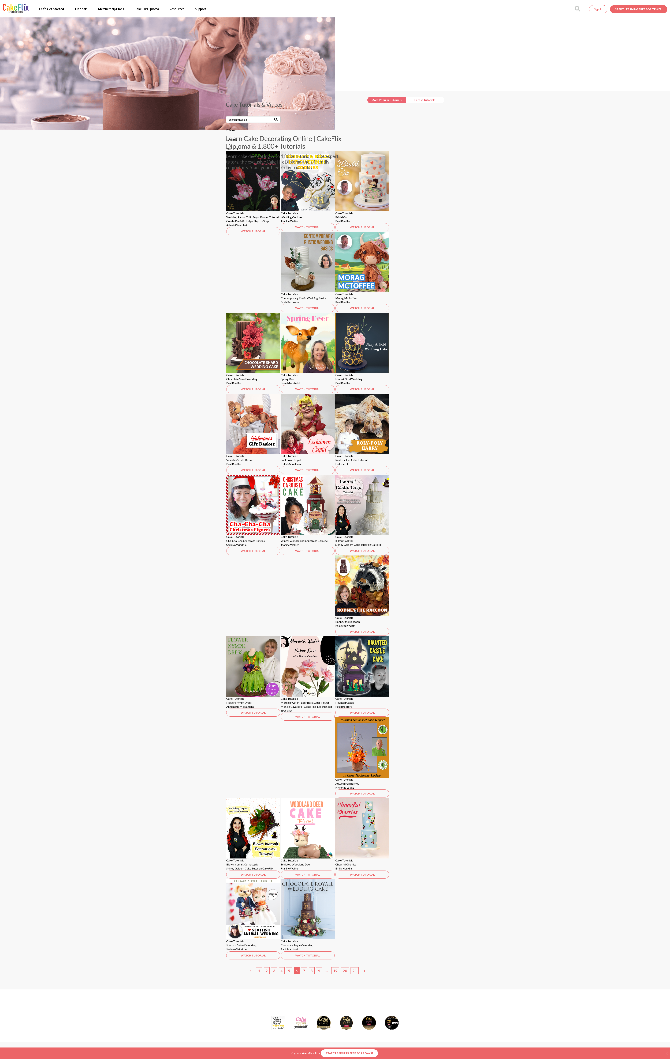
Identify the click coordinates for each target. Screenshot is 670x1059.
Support (200, 9)
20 (345, 971)
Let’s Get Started (51, 9)
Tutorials (81, 9)
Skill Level (232, 148)
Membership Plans (111, 9)
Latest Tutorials (424, 99)
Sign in (598, 9)
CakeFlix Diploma (147, 9)
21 (354, 971)
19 (335, 971)
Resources (176, 9)
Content (231, 130)
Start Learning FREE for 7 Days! (638, 9)
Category (231, 139)
